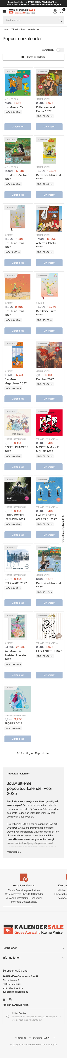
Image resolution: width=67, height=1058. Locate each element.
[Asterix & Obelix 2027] (49, 218)
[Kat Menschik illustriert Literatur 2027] (17, 626)
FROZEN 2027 (13, 723)
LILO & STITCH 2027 (49, 651)
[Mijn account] (55, 11)
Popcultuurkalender (30, 29)
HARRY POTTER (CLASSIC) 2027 (46, 517)
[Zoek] (60, 20)
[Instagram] (11, 999)
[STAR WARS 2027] (17, 558)
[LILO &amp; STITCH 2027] (49, 626)
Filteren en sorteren (36, 57)
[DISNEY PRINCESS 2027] (17, 422)
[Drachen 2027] (49, 354)
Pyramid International (15, 439)
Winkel (15, 29)
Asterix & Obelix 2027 (46, 245)
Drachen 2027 (45, 379)
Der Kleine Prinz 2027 (14, 245)
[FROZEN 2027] (17, 699)
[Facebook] (5, 999)
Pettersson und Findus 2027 (45, 109)
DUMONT (8, 235)
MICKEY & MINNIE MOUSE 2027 (47, 449)
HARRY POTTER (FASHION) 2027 (14, 517)
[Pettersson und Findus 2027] (49, 82)
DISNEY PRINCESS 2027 (16, 449)
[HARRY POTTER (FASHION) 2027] (17, 490)
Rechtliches (10, 948)
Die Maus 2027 (13, 107)
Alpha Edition (11, 99)
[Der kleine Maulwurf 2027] (17, 150)
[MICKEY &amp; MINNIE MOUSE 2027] (49, 422)
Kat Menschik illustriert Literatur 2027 (15, 655)
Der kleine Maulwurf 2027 (17, 177)
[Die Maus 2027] (17, 82)
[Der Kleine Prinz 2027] (17, 218)
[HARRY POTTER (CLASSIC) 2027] (49, 490)
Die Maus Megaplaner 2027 (15, 381)
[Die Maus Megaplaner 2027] (17, 354)
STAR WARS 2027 (15, 583)
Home (5, 29)
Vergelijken (48, 49)
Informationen (11, 957)
